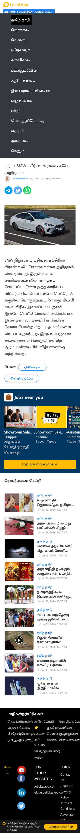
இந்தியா (53, 727)
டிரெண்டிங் (27, 733)
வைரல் (52, 740)
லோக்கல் (26, 721)
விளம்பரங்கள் (69, 740)
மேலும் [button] (17, 151)
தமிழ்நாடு (15, 740)
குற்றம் (39, 757)
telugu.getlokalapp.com (49, 792)
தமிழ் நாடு (20, 20)
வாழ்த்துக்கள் (68, 733)
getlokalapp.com (44, 786)
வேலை (25, 727)
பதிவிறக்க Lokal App (61, 826)
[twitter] (18, 192)
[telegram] (9, 192)
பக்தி (50, 721)
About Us (66, 786)
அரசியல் (65, 727)
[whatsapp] (27, 192)
